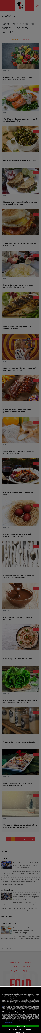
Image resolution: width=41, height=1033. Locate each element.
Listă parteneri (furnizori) (7, 1022)
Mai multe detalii (35, 998)
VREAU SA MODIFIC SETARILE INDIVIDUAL (20, 1029)
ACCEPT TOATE (20, 1026)
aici (2, 1006)
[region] (20, 1009)
